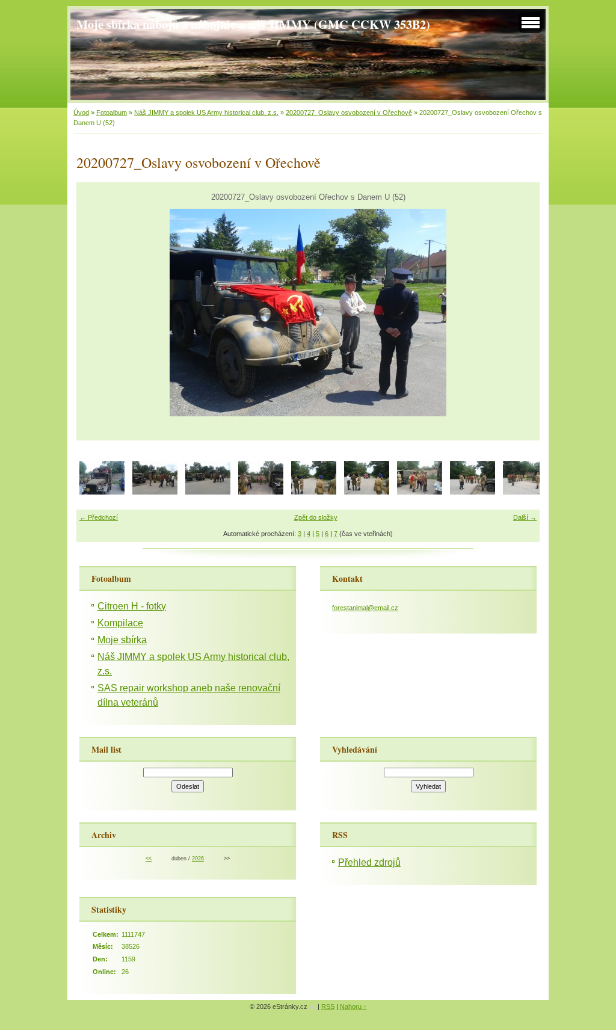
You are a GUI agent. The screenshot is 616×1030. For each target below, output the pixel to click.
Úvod (81, 112)
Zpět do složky (315, 517)
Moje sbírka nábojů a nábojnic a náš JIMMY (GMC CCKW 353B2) (253, 24)
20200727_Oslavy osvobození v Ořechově (349, 112)
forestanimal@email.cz (365, 607)
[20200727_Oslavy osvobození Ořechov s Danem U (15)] (419, 492)
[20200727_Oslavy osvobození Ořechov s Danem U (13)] (313, 492)
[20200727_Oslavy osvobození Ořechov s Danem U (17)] (525, 492)
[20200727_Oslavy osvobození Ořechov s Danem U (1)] (102, 492)
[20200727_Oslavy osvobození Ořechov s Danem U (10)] (154, 492)
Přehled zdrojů (369, 862)
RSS (327, 1006)
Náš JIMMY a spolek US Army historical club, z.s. (206, 112)
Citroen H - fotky (131, 606)
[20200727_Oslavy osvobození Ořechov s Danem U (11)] (207, 492)
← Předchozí (98, 517)
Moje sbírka (122, 640)
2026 (198, 859)
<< (149, 859)
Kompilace (120, 623)
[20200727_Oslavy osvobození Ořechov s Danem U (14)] (366, 492)
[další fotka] (520, 312)
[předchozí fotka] (95, 312)
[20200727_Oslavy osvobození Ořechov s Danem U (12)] (260, 492)
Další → (525, 517)
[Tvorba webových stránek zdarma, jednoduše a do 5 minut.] (313, 1007)
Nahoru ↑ (353, 1006)
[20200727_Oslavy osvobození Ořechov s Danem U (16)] (472, 492)
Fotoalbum (111, 112)
